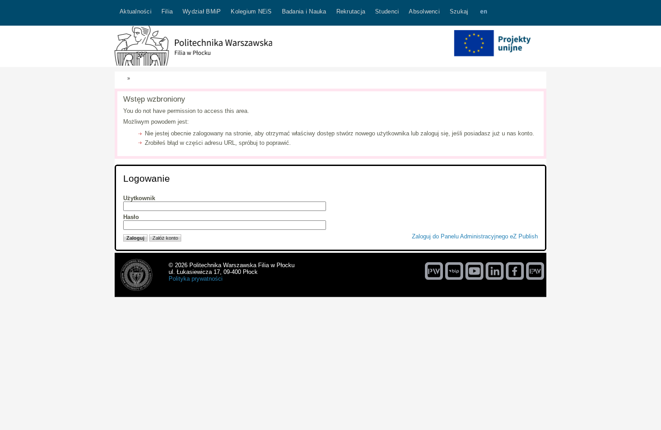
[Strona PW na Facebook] (515, 271)
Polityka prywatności (196, 278)
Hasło (131, 217)
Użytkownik (139, 198)
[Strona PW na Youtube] (474, 271)
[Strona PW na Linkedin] (495, 271)
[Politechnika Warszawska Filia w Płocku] (193, 63)
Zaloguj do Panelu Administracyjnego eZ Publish (475, 236)
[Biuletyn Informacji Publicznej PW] (454, 271)
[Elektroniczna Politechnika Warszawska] (535, 271)
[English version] (483, 13)
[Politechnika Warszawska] (434, 271)
